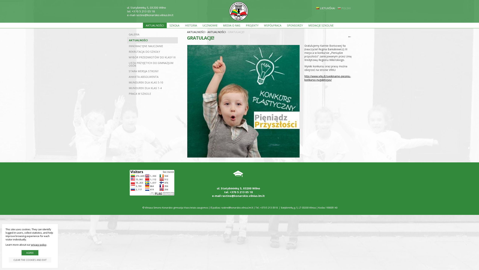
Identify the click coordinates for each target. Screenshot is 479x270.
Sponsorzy (295, 25)
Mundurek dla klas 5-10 (146, 82)
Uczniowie (210, 25)
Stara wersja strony (143, 71)
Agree (30, 252)
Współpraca (272, 25)
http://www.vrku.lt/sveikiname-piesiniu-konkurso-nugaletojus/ (327, 78)
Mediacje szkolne (320, 25)
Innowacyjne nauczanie (146, 46)
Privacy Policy (38, 244)
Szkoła (174, 25)
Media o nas (231, 25)
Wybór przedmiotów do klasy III (152, 57)
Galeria (134, 34)
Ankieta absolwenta (143, 77)
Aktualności (155, 25)
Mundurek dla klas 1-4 (145, 88)
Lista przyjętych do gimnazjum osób (151, 64)
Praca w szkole (140, 93)
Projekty (252, 25)
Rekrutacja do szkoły (144, 51)
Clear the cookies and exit (30, 260)
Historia (191, 25)
